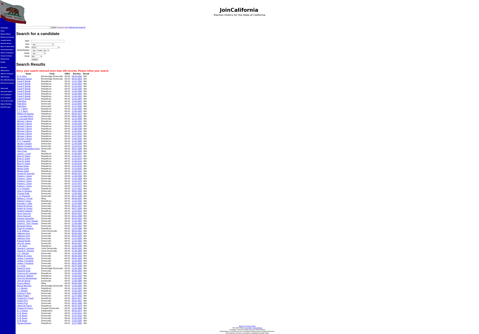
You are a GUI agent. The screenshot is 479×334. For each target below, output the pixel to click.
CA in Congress (6, 97)
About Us (242, 326)
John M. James (23, 243)
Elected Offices (6, 34)
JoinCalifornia (257, 328)
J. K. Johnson (23, 253)
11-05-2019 (77, 166)
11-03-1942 (77, 134)
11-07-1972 (77, 184)
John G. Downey (24, 191)
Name (27, 41)
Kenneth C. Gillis (24, 203)
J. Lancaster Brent (25, 116)
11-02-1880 (77, 228)
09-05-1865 (77, 271)
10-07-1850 (77, 151)
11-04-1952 (77, 84)
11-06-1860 (77, 268)
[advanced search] (77, 27)
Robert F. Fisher (24, 201)
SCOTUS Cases (6, 107)
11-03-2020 (77, 169)
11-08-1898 (77, 246)
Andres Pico (22, 301)
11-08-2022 (77, 171)
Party (27, 44)
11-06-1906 (77, 111)
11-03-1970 (77, 181)
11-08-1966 (77, 176)
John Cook (22, 151)
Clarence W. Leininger (27, 273)
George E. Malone (25, 276)
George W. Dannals (25, 174)
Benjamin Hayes (24, 226)
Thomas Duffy (23, 193)
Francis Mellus (23, 283)
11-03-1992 (77, 221)
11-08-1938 (77, 129)
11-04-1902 (77, 273)
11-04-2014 (77, 159)
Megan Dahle (23, 166)
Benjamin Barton (24, 79)
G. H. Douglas (23, 189)
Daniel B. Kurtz (23, 268)
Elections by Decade (7, 37)
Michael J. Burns (24, 121)
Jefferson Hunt (23, 233)
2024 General (5, 77)
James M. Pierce (24, 306)
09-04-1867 (77, 226)
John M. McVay (24, 281)
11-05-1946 (77, 139)
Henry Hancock (24, 213)
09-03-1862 (77, 76)
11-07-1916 (77, 316)
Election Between (23, 50)
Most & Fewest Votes (7, 46)
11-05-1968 (77, 179)
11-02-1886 (77, 141)
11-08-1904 (77, 154)
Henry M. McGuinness (27, 278)
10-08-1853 (77, 293)
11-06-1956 (77, 89)
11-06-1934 (77, 124)
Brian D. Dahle (23, 156)
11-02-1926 (77, 291)
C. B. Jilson (22, 246)
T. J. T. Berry (22, 109)
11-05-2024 (77, 211)
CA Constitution (6, 94)
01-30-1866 (77, 251)
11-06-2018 (77, 164)
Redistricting (5, 59)
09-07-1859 (77, 149)
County (26, 53)
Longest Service (6, 40)
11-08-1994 (77, 223)
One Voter (248, 328)
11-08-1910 (77, 276)
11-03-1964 (77, 99)
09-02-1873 (77, 114)
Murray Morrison (24, 286)
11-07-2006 (77, 106)
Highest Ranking (6, 104)
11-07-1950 (77, 81)
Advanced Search (6, 91)
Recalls (3, 62)
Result (27, 56)
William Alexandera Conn (28, 149)
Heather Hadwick (24, 211)
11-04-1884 (77, 253)
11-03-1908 (77, 203)
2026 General (5, 70)
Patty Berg (21, 101)
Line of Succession (7, 101)
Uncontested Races (7, 49)
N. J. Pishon (22, 311)
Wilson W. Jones (24, 256)
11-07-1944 (77, 136)
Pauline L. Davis (24, 176)
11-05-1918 (77, 318)
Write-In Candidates (7, 52)
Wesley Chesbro (24, 144)
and (40, 50)
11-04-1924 (77, 288)
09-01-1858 (77, 196)
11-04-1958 (77, 91)
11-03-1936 (77, 126)
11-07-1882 (77, 296)
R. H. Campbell (24, 141)
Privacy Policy (251, 326)
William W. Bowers (25, 114)
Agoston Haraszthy (25, 218)
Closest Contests (6, 56)
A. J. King (21, 266)
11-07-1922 (77, 189)
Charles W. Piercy (25, 308)
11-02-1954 (77, 86)
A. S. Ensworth (23, 196)
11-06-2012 (77, 156)
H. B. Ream (22, 313)
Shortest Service (6, 43)
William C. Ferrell (24, 198)
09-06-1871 (77, 174)
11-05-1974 (77, 186)
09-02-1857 (77, 206)
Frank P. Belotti (23, 81)
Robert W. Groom (24, 206)
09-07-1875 (77, 306)
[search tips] (63, 27)
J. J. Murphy (22, 288)
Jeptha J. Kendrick (25, 258)
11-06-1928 (77, 278)
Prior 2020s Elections (7, 80)
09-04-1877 (77, 298)
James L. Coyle (24, 154)
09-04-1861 (77, 79)
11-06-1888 (77, 281)
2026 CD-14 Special (7, 73)
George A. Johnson (25, 248)
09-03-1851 (77, 218)
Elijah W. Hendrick (25, 228)
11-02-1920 (77, 321)
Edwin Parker (23, 296)
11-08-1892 (77, 193)
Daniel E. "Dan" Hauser (27, 221)
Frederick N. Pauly (25, 298)
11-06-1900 (77, 109)
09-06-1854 (77, 198)
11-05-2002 (77, 101)
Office (27, 47)
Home (2, 31)
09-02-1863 (77, 263)
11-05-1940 (77, 131)
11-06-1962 (77, 96)
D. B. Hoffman (23, 231)
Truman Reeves (24, 323)
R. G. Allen (22, 76)
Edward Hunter (23, 241)
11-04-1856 (77, 119)
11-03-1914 (77, 313)
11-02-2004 (77, 104)
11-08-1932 (77, 121)
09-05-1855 (77, 116)
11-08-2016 (77, 161)
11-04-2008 (77, 144)
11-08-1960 (77, 94)
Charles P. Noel (24, 293)
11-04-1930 (77, 201)
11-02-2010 (77, 146)
